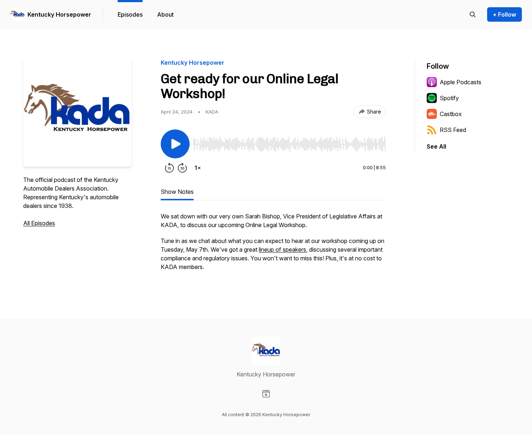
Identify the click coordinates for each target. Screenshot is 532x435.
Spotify (449, 98)
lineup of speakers (282, 249)
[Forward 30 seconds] (182, 168)
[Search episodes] (473, 14)
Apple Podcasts (460, 82)
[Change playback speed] (197, 168)
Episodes (130, 14)
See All (436, 146)
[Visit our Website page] (266, 393)
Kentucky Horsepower (59, 14)
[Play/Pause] (175, 143)
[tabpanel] (273, 245)
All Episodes (39, 223)
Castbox (451, 114)
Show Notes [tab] (177, 191)
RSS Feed (453, 129)
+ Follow (504, 14)
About (165, 14)
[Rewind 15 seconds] (169, 168)
